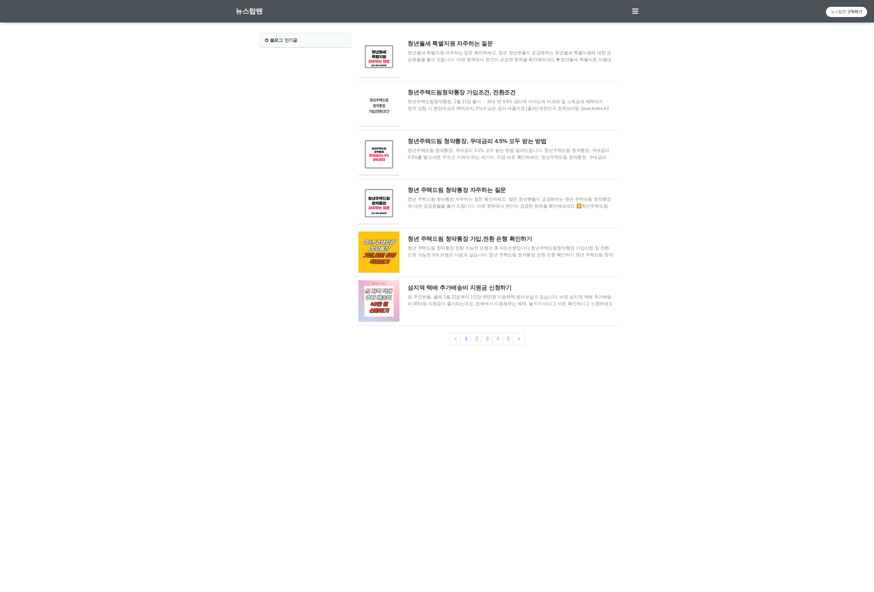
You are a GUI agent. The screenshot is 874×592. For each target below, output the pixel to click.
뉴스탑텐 (249, 11)
